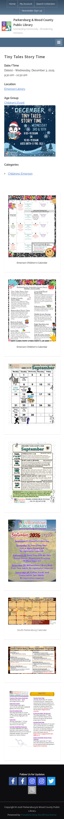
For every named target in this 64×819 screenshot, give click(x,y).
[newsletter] (32, 790)
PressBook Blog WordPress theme (38, 815)
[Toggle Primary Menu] (58, 42)
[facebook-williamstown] (22, 781)
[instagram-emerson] (32, 781)
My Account (26, 4)
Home (12, 4)
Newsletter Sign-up (32, 10)
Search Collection (45, 4)
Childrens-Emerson (20, 173)
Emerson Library (14, 89)
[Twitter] (51, 781)
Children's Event (14, 102)
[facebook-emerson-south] (13, 781)
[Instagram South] (42, 781)
